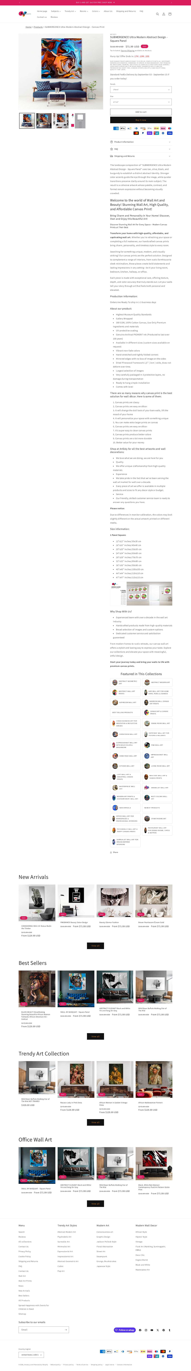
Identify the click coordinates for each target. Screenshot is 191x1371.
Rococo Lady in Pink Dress (71, 1103)
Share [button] (115, 852)
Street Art (101, 1251)
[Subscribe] (66, 1330)
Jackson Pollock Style (106, 1241)
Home (28, 27)
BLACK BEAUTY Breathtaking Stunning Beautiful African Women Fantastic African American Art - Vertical (35, 1015)
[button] (158, 14)
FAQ (20, 1266)
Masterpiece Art (143, 1269)
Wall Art (22, 1276)
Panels (112, 84)
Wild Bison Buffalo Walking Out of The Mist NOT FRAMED (35, 1100)
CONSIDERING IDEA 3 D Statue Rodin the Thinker (36, 927)
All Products (24, 1300)
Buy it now (141, 120)
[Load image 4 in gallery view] (78, 121)
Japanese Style (103, 1266)
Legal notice (109, 1365)
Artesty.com (28, 1365)
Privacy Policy (25, 1251)
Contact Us (24, 1246)
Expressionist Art (65, 1251)
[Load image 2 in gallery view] (44, 121)
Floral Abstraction (105, 1246)
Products (38, 27)
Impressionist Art (65, 1256)
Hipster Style (141, 1237)
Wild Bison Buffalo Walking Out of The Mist (152, 1009)
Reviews (22, 1237)
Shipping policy (97, 1365)
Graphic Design (103, 1237)
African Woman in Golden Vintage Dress (113, 1104)
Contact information (124, 1365)
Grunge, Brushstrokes (106, 1261)
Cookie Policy (25, 1256)
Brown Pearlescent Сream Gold (151, 922)
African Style (141, 1232)
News (21, 1286)
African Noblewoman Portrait (150, 1103)
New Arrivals (24, 1290)
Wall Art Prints (25, 1281)
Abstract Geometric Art (68, 1261)
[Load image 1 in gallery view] (27, 121)
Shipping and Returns (28, 1261)
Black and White (143, 1265)
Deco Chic (140, 1255)
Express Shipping (127, 50)
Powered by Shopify (41, 1365)
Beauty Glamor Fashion (109, 922)
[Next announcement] (171, 2)
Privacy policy (68, 1365)
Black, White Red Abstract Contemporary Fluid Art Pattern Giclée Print (153, 1187)
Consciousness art (105, 1232)
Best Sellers (24, 1295)
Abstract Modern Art (67, 1232)
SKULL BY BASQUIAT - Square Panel (74, 1012)
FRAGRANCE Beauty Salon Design (74, 922)
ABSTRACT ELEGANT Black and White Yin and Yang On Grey (114, 1009)
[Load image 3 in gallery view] (61, 121)
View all (96, 945)
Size (111, 96)
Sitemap (22, 1314)
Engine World (142, 1260)
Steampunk (102, 1256)
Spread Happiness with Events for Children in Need (34, 1307)
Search (22, 1232)
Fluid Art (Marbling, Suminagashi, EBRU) (151, 1248)
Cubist (60, 1266)
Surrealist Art (64, 1241)
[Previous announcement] (19, 2)
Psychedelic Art (64, 1237)
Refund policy (56, 1365)
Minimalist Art (64, 1246)
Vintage (139, 1241)
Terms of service (82, 1365)
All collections (25, 1241)
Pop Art (61, 1271)
